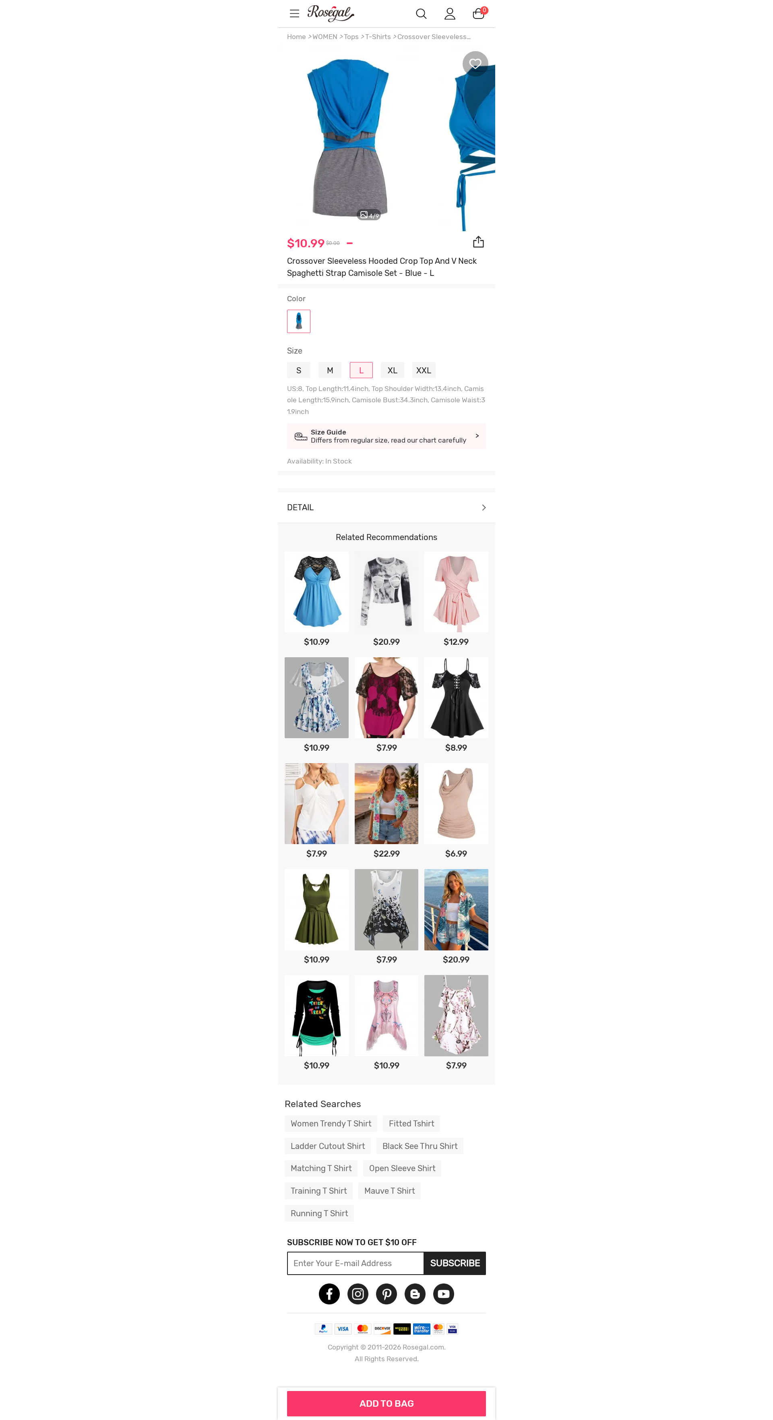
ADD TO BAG (387, 1403)
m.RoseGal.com (338, 13)
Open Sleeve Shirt (402, 1168)
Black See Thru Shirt (420, 1146)
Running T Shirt (319, 1213)
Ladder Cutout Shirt (328, 1146)
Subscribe (455, 1263)
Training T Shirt (319, 1191)
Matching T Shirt (321, 1168)
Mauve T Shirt (389, 1191)
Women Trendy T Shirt (331, 1123)
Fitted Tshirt (411, 1123)
